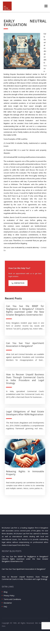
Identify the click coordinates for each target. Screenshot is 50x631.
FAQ (5, 607)
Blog (5, 592)
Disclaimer (8, 603)
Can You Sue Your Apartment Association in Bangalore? (25, 344)
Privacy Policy (9, 595)
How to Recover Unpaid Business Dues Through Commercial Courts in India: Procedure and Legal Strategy (25, 379)
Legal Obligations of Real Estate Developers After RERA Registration (25, 413)
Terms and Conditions (12, 599)
